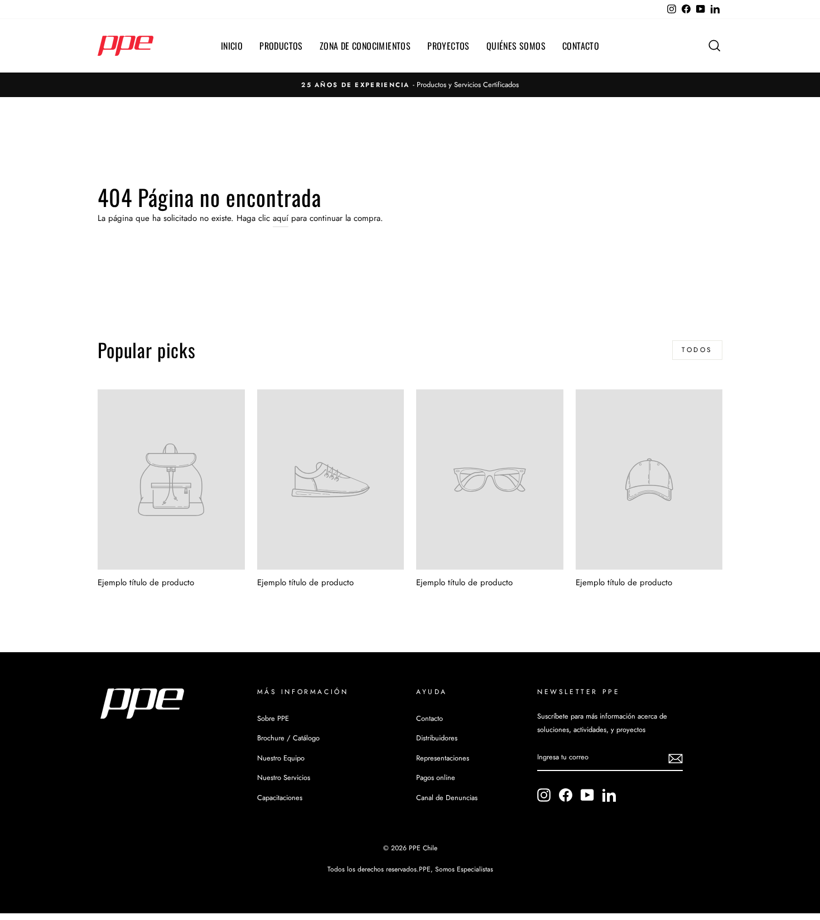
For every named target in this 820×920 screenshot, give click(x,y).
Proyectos (448, 45)
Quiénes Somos (516, 45)
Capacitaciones (279, 797)
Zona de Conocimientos (365, 45)
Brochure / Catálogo (288, 738)
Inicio (232, 45)
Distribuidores (436, 738)
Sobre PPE (273, 718)
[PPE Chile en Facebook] (565, 795)
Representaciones (442, 758)
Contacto (580, 45)
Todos (697, 350)
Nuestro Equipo (281, 758)
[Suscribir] (675, 758)
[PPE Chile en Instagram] (544, 795)
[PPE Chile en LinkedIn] (609, 795)
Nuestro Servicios (283, 777)
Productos (281, 45)
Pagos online (435, 777)
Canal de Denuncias (446, 797)
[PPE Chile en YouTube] (587, 795)
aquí (280, 218)
